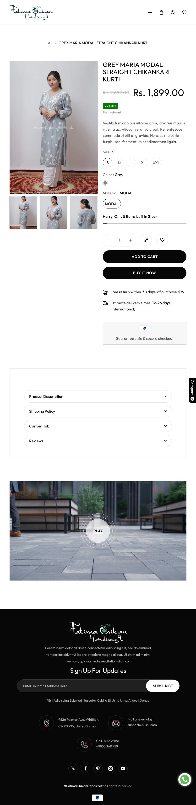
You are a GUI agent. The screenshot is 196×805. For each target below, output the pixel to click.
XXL (156, 162)
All (50, 42)
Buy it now (144, 273)
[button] (150, 12)
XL (143, 162)
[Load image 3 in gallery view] (84, 212)
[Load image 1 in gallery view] (23, 212)
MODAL (112, 203)
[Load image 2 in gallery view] (53, 212)
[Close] (104, 758)
